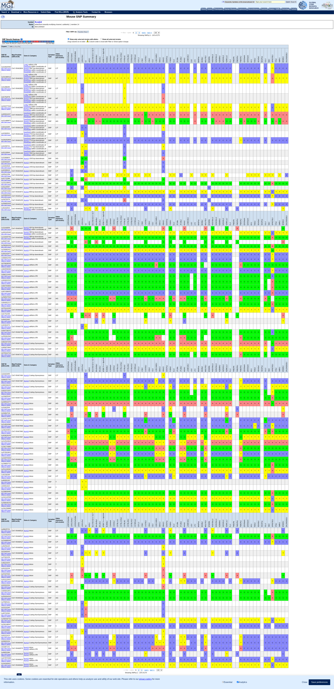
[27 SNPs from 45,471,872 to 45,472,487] (37, 41)
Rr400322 (27, 70)
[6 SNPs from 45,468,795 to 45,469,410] (24, 41)
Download (15, 12)
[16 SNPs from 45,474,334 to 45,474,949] (47, 41)
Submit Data (46, 12)
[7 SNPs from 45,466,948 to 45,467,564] (16, 41)
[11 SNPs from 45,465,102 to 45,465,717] (8, 41)
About (2, 9)
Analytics (242, 682)
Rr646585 (27, 210)
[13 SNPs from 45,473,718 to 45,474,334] (45, 41)
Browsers (108, 12)
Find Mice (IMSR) (62, 12)
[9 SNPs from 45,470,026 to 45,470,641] (29, 41)
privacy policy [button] (145, 679)
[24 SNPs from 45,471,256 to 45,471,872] (34, 41)
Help (7, 9)
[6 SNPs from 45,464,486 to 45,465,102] (6, 41)
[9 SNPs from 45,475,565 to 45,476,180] (53, 41)
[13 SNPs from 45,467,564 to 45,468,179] (19, 41)
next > (144, 33)
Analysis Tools (81, 12)
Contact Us (96, 12)
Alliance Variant (6, 70)
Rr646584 (27, 72)
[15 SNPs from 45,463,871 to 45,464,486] (3, 41)
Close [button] (304, 682)
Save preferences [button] (319, 682)
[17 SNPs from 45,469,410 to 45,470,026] (27, 41)
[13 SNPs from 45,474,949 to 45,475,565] (50, 41)
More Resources (30, 12)
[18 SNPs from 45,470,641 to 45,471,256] (32, 41)
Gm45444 (27, 66)
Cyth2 (26, 65)
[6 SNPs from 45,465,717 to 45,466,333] (11, 41)
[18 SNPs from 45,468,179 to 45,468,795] (21, 41)
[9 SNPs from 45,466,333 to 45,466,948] (14, 41)
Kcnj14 (38, 22)
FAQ (11, 9)
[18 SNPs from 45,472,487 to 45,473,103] (40, 41)
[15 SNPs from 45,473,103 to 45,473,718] (42, 41)
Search (4, 12)
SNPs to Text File (14, 46)
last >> (149, 33)
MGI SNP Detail (6, 68)
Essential (228, 682)
